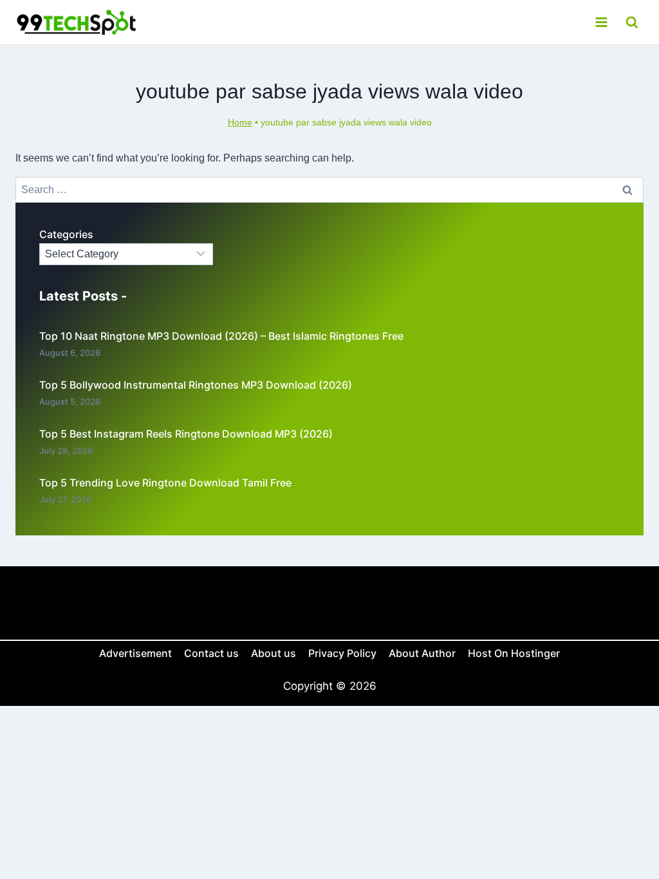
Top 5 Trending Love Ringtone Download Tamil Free (165, 482)
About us (273, 653)
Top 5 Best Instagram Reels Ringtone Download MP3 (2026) (186, 433)
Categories (66, 234)
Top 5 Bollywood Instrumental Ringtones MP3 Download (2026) (195, 384)
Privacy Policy (342, 653)
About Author (422, 653)
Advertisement (135, 653)
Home (240, 122)
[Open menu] (601, 22)
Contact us (211, 653)
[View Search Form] (632, 22)
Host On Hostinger (514, 653)
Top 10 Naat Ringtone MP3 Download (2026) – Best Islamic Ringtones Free (221, 335)
